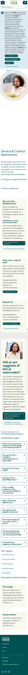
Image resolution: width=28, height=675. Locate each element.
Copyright (5, 661)
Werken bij (5, 644)
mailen (8, 620)
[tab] (14, 445)
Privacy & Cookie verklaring (10, 664)
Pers (3, 651)
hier (8, 179)
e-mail (14, 271)
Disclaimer (5, 657)
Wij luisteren (15, 409)
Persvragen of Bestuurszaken (12, 434)
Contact (4, 647)
